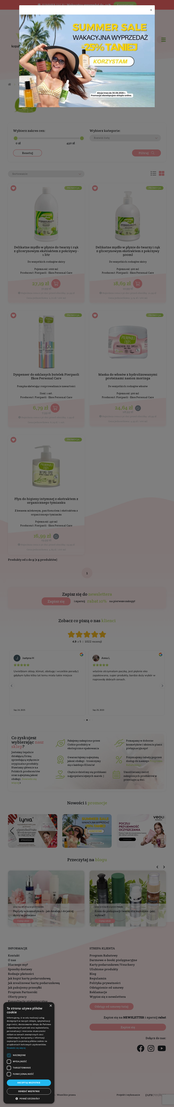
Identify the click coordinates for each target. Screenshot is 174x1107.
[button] (29, 1098)
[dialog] (28, 1053)
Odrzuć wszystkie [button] (29, 1091)
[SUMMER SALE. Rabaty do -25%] (87, 61)
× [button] (50, 1006)
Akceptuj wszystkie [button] (28, 1082)
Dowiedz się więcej (16, 1047)
